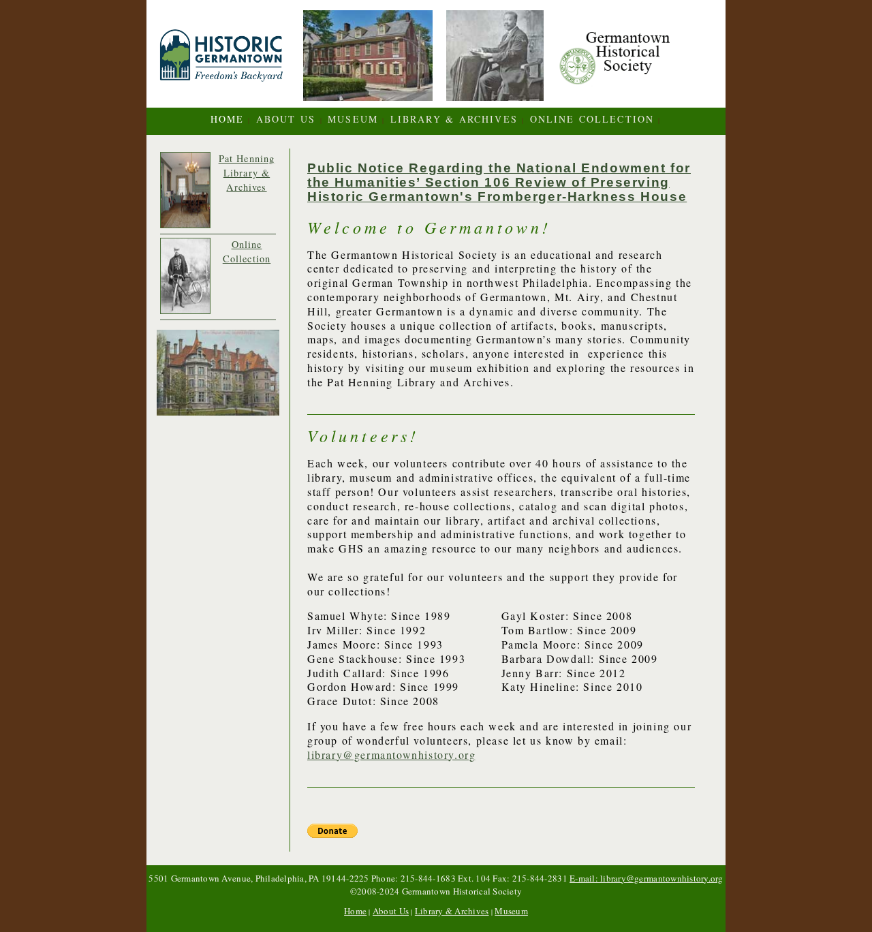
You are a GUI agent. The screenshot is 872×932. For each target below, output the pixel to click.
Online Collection (592, 118)
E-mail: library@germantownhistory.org (646, 878)
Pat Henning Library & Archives (247, 172)
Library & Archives (452, 911)
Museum (353, 118)
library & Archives (454, 118)
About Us (285, 118)
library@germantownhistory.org (391, 754)
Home (227, 118)
